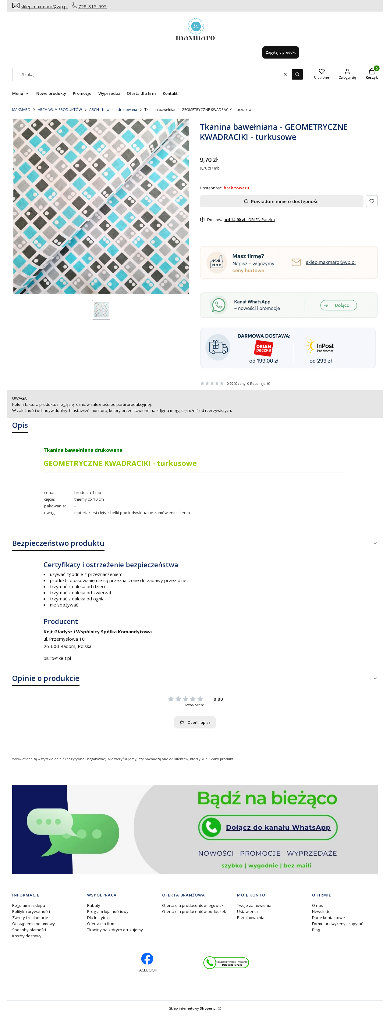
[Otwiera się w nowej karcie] (226, 963)
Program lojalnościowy (108, 911)
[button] (297, 74)
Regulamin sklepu (28, 905)
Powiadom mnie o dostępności (285, 201)
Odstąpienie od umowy (33, 923)
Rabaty (93, 905)
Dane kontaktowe (328, 917)
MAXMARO (21, 109)
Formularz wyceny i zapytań (337, 923)
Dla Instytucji (98, 917)
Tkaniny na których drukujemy (115, 929)
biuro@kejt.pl (57, 658)
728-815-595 (92, 6)
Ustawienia (247, 911)
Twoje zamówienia (254, 905)
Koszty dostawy (26, 936)
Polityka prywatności (31, 911)
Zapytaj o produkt (281, 52)
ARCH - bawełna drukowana (113, 109)
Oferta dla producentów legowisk (193, 905)
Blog (316, 929)
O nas (317, 905)
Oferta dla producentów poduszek (194, 911)
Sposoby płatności (29, 929)
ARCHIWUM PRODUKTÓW (60, 109)
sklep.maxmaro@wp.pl (44, 6)
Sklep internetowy (193, 1008)
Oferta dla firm (100, 923)
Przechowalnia (250, 917)
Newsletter (322, 911)
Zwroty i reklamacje (30, 917)
